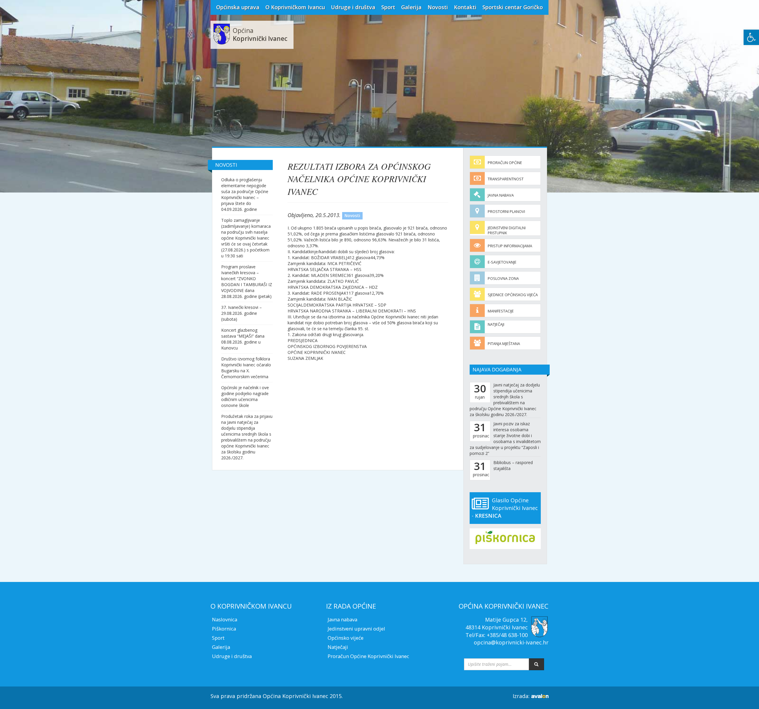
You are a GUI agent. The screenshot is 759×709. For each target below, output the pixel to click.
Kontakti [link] (465, 7)
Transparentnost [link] (506, 179)
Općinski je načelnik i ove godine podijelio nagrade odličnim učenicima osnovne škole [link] (245, 396)
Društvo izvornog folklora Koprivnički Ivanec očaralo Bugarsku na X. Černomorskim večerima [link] (246, 367)
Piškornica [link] (224, 628)
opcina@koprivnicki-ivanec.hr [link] (511, 642)
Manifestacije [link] (501, 311)
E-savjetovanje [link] (502, 262)
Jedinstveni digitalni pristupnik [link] (507, 230)
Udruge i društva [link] (353, 7)
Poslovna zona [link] (503, 278)
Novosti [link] (438, 7)
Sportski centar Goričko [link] (512, 7)
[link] (751, 37)
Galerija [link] (411, 7)
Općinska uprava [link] (237, 7)
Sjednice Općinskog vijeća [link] (513, 294)
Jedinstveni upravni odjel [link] (356, 628)
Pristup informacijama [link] (510, 245)
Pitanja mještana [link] (504, 343)
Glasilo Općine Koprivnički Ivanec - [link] (505, 508)
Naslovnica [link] (224, 619)
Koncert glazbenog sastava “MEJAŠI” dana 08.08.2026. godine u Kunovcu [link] (242, 339)
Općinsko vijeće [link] (345, 637)
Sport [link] (388, 7)
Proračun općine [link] (505, 162)
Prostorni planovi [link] (506, 211)
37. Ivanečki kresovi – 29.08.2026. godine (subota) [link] (241, 313)
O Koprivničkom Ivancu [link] (295, 7)
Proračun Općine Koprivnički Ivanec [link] (368, 656)
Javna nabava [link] (501, 195)
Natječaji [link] (496, 324)
